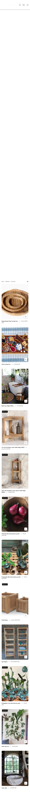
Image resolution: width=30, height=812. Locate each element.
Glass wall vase (5, 746)
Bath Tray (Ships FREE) (8, 406)
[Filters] (28, 281)
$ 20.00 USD (15, 746)
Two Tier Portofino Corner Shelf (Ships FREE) (13, 447)
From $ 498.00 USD (15, 661)
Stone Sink (4, 788)
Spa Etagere (4, 661)
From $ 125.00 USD (6, 449)
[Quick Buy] (25, 316)
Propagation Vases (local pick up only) (11, 703)
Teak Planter (5, 620)
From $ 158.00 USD (15, 620)
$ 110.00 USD (20, 405)
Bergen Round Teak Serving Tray (10, 321)
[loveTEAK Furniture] (10, 4)
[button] (20, 5)
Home (3, 281)
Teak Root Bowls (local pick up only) (10, 533)
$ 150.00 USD (17, 364)
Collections (7, 281)
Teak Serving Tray (6, 364)
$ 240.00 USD (11, 492)
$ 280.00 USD (13, 787)
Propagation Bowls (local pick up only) (11, 577)
